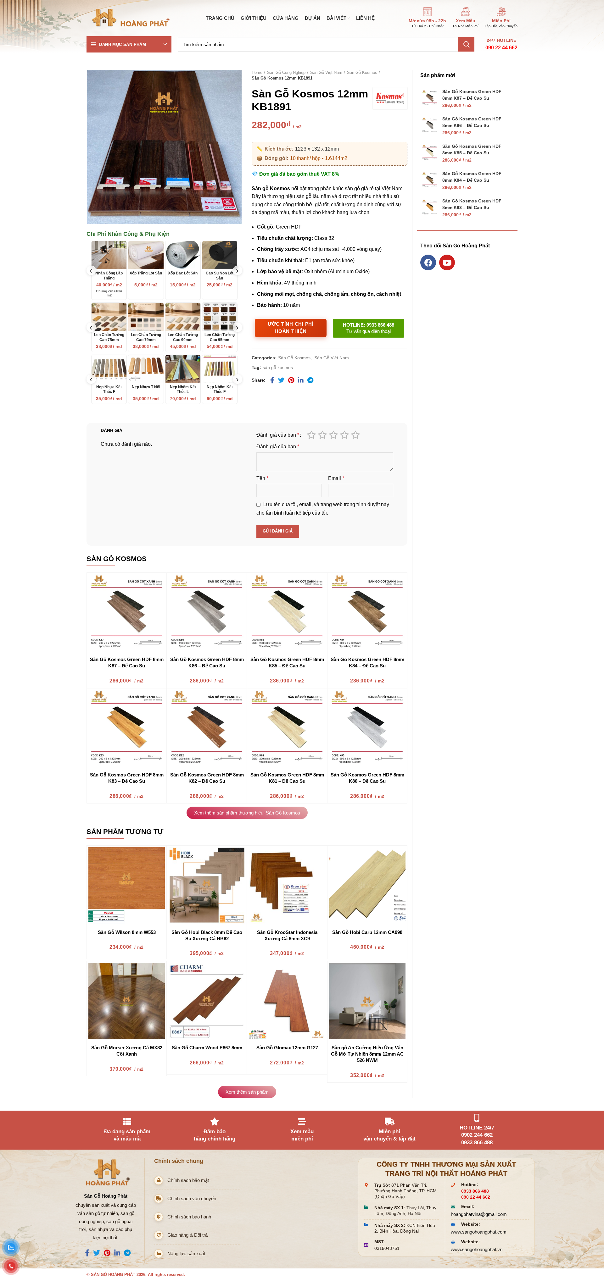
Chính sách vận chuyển (191, 1198)
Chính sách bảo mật (188, 1180)
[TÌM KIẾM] (466, 44)
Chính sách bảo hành (189, 1216)
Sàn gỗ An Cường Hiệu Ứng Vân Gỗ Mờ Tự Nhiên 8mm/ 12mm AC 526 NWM (367, 1054)
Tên (262, 478)
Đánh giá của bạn (277, 435)
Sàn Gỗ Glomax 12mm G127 (287, 1047)
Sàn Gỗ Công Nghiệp (286, 72)
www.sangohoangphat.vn (476, 1249)
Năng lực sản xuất (186, 1253)
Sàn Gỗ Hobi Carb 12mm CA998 (367, 932)
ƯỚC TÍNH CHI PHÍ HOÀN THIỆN (291, 327)
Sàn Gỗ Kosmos (362, 72)
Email (336, 478)
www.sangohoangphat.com (478, 1231)
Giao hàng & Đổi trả (187, 1235)
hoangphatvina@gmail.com (479, 1214)
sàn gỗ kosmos (278, 367)
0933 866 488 (475, 1191)
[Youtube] (447, 262)
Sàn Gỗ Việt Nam (326, 72)
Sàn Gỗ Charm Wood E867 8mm (207, 1047)
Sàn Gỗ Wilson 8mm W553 (127, 932)
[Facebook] (428, 262)
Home (257, 72)
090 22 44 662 (501, 47)
